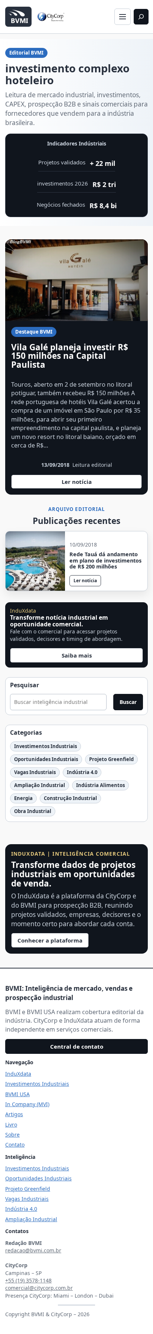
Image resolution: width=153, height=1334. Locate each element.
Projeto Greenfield (111, 759)
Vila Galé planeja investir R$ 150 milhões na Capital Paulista (69, 356)
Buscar (128, 701)
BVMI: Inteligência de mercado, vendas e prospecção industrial (69, 993)
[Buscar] (141, 16)
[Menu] (122, 17)
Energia (23, 798)
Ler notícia (80, 483)
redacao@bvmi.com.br (33, 1250)
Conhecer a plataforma (49, 940)
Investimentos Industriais (45, 746)
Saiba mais (77, 655)
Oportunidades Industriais (46, 759)
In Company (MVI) (27, 1104)
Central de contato (76, 1046)
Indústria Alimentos (100, 785)
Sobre (12, 1134)
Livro (11, 1124)
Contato (15, 1144)
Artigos (14, 1114)
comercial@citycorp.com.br (39, 1287)
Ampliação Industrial (39, 785)
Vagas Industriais (35, 772)
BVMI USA (17, 1094)
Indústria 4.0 (82, 772)
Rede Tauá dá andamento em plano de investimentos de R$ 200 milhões (105, 560)
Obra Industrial (32, 811)
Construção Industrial (70, 798)
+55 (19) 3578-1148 (28, 1280)
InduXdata (18, 1073)
